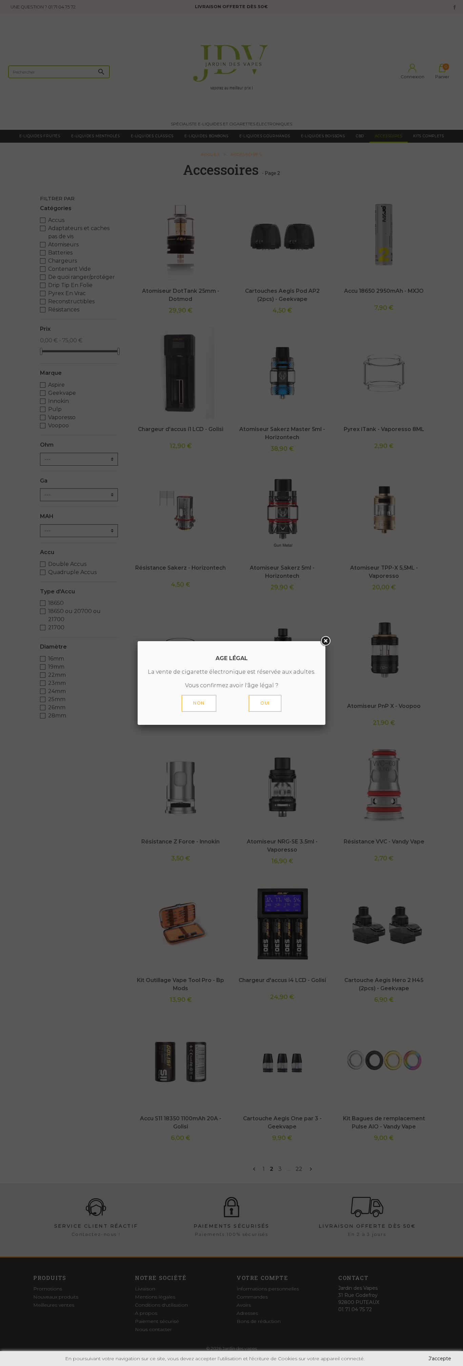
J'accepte (439, 1358)
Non (199, 703)
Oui (265, 703)
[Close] (325, 641)
